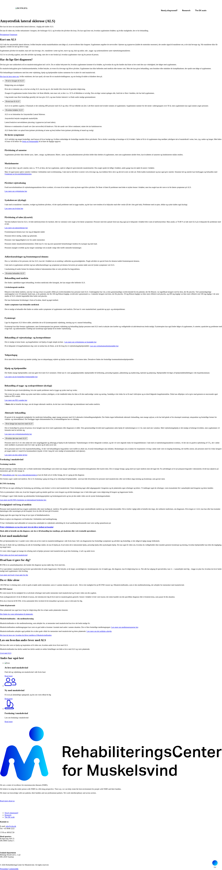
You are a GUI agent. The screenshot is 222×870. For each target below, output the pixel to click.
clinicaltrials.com (8, 475)
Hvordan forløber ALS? (14, 110)
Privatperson (4, 35)
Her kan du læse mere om (9, 76)
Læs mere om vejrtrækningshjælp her (18, 434)
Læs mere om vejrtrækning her (16, 191)
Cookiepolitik (13, 869)
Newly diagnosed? (169, 10)
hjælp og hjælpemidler (30, 141)
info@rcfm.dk (11, 826)
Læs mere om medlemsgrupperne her (124, 627)
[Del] (215, 863)
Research (186, 10)
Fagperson (13, 35)
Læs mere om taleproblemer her (16, 228)
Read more (9, 676)
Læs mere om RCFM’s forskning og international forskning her (23, 500)
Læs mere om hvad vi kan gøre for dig (14, 575)
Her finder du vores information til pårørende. (16, 614)
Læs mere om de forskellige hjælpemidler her (21, 377)
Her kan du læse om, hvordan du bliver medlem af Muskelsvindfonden (26, 635)
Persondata (4, 869)
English (204, 6)
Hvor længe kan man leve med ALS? (19, 424)
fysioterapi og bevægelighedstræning (18, 174)
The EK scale (200, 10)
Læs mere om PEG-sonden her (16, 400)
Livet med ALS (5, 653)
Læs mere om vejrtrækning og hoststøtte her (80, 342)
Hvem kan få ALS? (13, 101)
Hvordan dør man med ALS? (16, 438)
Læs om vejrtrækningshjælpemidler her (104, 346)
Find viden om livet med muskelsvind (13, 555)
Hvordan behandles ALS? (15, 273)
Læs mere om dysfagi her (14, 208)
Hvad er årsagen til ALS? (15, 81)
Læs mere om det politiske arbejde (99, 631)
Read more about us (7, 801)
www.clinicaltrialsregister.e (27, 475)
